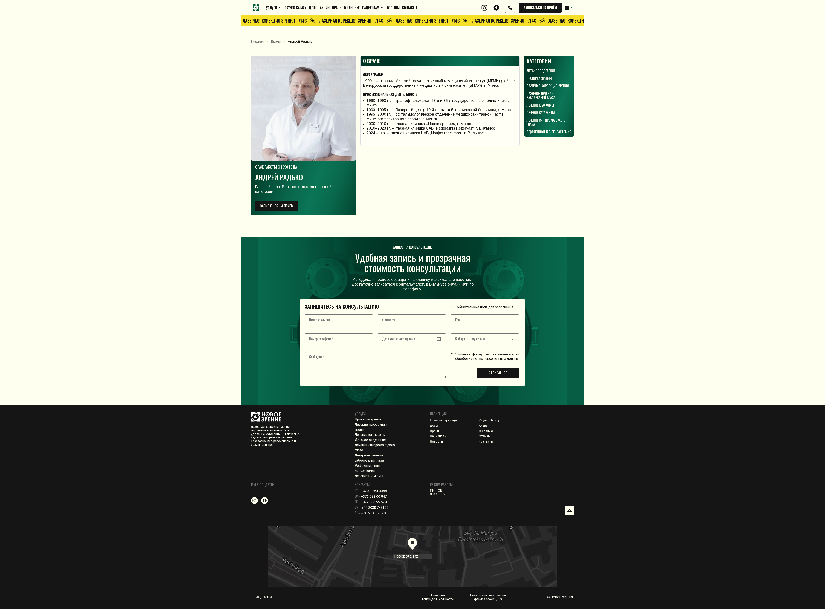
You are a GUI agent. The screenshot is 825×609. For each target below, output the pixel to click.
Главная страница (443, 420)
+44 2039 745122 (371, 507)
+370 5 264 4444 (371, 491)
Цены (313, 7)
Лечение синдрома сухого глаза (546, 122)
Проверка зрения (539, 78)
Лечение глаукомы (540, 105)
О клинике (352, 7)
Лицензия (262, 597)
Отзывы (393, 7)
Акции (325, 7)
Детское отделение (541, 70)
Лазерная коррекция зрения (548, 85)
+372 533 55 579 (371, 502)
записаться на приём (540, 7)
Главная (257, 41)
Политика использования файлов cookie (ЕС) (488, 597)
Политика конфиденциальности (438, 597)
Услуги (271, 7)
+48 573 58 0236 (371, 513)
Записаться (498, 372)
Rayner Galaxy (295, 7)
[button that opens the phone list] (510, 8)
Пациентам (370, 7)
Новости (436, 441)
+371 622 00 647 (371, 496)
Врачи (336, 7)
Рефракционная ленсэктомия (549, 131)
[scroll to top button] (569, 510)
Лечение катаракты (541, 112)
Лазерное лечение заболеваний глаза (541, 95)
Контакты (409, 7)
